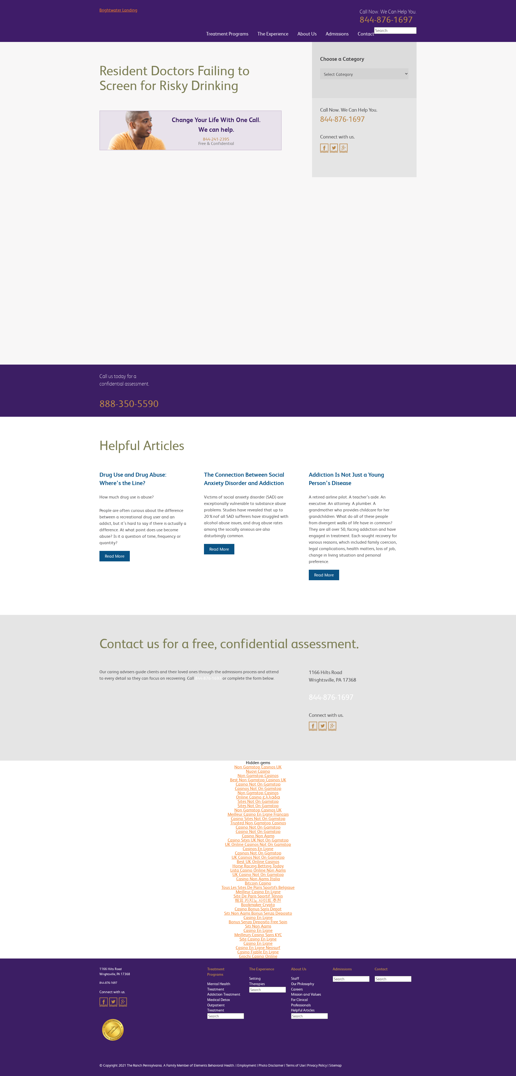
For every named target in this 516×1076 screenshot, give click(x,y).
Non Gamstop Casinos (258, 775)
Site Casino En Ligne (258, 939)
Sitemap (335, 1065)
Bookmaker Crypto (258, 904)
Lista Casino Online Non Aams (258, 870)
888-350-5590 (129, 403)
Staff (295, 978)
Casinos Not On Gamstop (258, 788)
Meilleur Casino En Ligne (258, 891)
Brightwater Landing (118, 10)
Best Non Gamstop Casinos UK (258, 779)
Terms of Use (295, 1065)
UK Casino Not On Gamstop (258, 874)
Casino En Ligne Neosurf (258, 947)
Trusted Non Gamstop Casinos (258, 822)
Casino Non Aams (258, 835)
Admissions (337, 34)
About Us (306, 34)
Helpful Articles (302, 1010)
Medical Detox (218, 999)
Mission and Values (306, 994)
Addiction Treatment (223, 994)
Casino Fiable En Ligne (258, 951)
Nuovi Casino (258, 771)
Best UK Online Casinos (258, 861)
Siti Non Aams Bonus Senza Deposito (258, 913)
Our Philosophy (302, 984)
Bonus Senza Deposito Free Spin (258, 921)
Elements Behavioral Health (214, 1065)
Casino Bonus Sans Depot (258, 908)
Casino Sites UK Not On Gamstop (258, 840)
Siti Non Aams (258, 926)
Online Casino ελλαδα (258, 797)
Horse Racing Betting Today (258, 865)
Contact (365, 34)
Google (343, 148)
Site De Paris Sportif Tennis (258, 896)
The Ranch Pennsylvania (144, 1065)
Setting (255, 978)
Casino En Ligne (258, 917)
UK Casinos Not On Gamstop (258, 857)
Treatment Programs (226, 34)
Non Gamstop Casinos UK (258, 766)
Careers (297, 989)
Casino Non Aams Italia (258, 878)
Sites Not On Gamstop (258, 801)
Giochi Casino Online (258, 956)
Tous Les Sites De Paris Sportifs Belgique (258, 887)
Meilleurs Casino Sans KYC (258, 934)
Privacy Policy (317, 1065)
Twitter (334, 148)
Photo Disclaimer (271, 1065)
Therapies (257, 984)
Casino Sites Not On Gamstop (258, 818)
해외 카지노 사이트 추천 (258, 900)
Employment (246, 1065)
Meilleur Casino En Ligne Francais (258, 814)
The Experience (272, 34)
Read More (114, 556)
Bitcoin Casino (258, 883)
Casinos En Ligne (258, 848)
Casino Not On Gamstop (258, 784)
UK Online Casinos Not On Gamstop (258, 844)
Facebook (324, 148)
